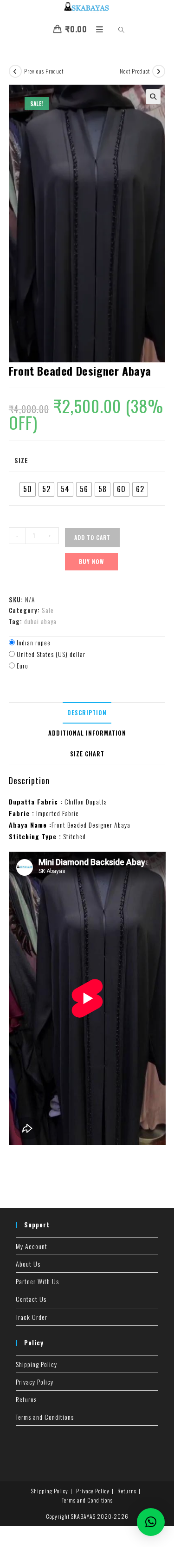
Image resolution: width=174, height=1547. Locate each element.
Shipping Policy (36, 1364)
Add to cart (92, 537)
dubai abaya (40, 621)
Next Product (135, 71)
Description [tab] (87, 712)
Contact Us (31, 1299)
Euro (22, 665)
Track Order (31, 1317)
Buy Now (91, 561)
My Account (31, 1246)
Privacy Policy (34, 1381)
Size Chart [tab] (87, 753)
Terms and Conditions (45, 1417)
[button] (153, 96)
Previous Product (44, 71)
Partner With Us (37, 1281)
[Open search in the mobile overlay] (116, 30)
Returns (26, 1399)
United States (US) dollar (51, 654)
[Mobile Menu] (97, 29)
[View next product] (158, 71)
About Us (28, 1264)
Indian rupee (34, 642)
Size (21, 460)
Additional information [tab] (87, 733)
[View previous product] (15, 71)
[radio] (27, 489)
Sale (48, 610)
